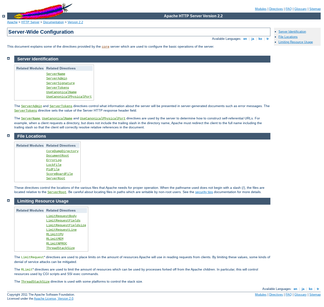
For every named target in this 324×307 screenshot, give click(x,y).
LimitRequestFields (63, 220)
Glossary (300, 9)
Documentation (53, 22)
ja (252, 39)
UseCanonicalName (61, 92)
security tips (204, 192)
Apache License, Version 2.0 (53, 298)
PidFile (53, 169)
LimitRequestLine (61, 230)
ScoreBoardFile (59, 174)
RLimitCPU (54, 234)
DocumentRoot (57, 156)
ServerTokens (57, 88)
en (245, 39)
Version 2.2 (75, 22)
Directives (276, 9)
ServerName (55, 74)
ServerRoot (55, 178)
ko (260, 39)
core (105, 47)
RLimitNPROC (56, 243)
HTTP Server (30, 22)
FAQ (289, 9)
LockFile (53, 165)
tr (268, 39)
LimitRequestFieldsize (66, 225)
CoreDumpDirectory (62, 151)
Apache (12, 22)
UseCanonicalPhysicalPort (69, 97)
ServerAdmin (56, 78)
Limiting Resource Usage (295, 42)
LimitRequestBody (61, 216)
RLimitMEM (54, 239)
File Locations (288, 37)
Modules (261, 9)
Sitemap (315, 9)
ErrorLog (53, 160)
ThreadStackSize (60, 248)
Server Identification (292, 31)
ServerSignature (60, 83)
